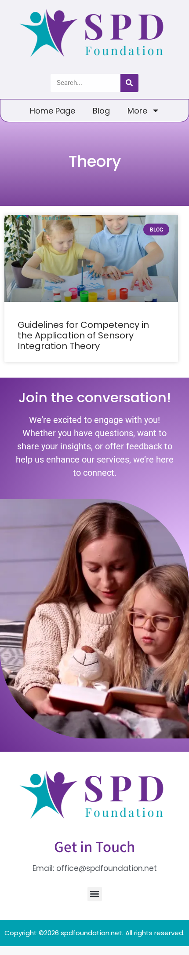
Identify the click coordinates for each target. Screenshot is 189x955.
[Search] (129, 83)
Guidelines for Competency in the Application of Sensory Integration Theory (83, 335)
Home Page (52, 110)
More (137, 110)
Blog (101, 110)
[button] (94, 894)
